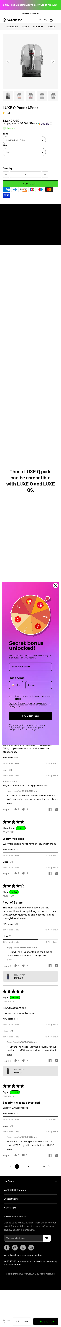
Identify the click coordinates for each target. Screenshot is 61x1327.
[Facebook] (7, 1247)
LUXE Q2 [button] (18, 978)
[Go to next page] (49, 1166)
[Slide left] (8, 61)
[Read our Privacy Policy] (50, 703)
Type (5, 133)
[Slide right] (53, 61)
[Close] (55, 585)
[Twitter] (23, 1247)
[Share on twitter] (56, 810)
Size (5, 145)
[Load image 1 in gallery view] (8, 96)
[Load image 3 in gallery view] (31, 96)
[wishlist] (44, 20)
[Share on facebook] (50, 810)
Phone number (17, 677)
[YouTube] (31, 1247)
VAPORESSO (30, 1273)
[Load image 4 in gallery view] (42, 96)
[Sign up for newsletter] (47, 1238)
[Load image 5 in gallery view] (53, 96)
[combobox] (16, 685)
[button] (39, 20)
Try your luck (30, 715)
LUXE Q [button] (18, 1072)
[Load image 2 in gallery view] (19, 96)
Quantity (8, 168)
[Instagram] (15, 1247)
